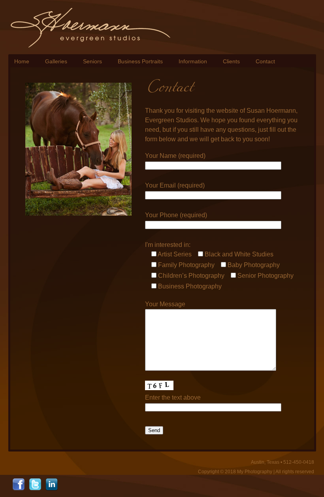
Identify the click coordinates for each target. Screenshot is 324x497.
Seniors (92, 61)
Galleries (56, 61)
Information (193, 61)
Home (21, 61)
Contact (265, 61)
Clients (231, 61)
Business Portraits (140, 61)
